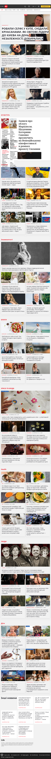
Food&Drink (22, 9)
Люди (17, 9)
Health (14, 9)
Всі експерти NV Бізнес (44, 755)
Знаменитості (37, 9)
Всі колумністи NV (15, 755)
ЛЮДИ (4, 541)
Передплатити (45, 6)
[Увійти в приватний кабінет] (38, 6)
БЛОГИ (4, 319)
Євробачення (29, 9)
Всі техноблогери (34, 755)
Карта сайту (7, 755)
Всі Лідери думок (25, 755)
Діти (3, 623)
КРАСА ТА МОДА (7, 388)
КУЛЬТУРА (5, 115)
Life (2, 9)
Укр (33, 6)
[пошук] (25, 6)
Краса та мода (8, 9)
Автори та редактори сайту (7, 757)
